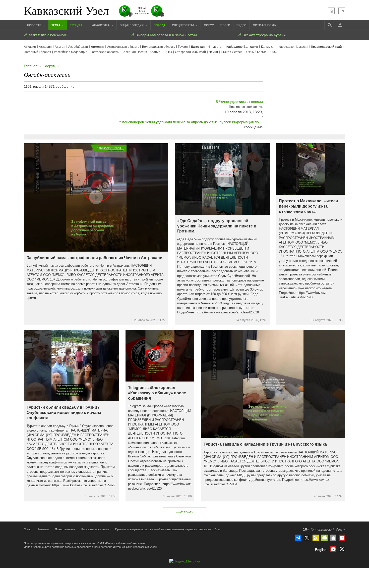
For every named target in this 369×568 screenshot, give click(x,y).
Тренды (76, 25)
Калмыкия (268, 47)
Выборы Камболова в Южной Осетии (166, 35)
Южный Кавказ (256, 52)
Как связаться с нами (95, 529)
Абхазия (30, 47)
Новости (34, 25)
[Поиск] (330, 25)
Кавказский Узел (66, 10)
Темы (56, 25)
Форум (209, 25)
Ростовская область (104, 52)
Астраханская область (123, 47)
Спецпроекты (183, 25)
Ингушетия (215, 47)
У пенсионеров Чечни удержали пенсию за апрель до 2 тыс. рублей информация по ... (191, 122)
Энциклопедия (132, 25)
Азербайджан (78, 47)
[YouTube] (342, 538)
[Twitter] (307, 538)
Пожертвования (65, 529)
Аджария (45, 47)
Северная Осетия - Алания (140, 52)
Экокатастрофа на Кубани (263, 35)
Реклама (43, 529)
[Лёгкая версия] (331, 11)
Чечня (213, 52)
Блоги (225, 25)
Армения (97, 47)
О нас (27, 529)
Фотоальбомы (265, 25)
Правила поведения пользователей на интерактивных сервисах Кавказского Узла (167, 529)
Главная (30, 66)
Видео (241, 25)
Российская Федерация (70, 52)
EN (342, 11)
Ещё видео (184, 511)
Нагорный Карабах (37, 52)
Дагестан (198, 47)
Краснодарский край (326, 47)
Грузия (183, 47)
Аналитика (101, 25)
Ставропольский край (190, 52)
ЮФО (273, 52)
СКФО (167, 52)
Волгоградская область (158, 47)
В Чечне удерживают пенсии (239, 102)
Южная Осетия (231, 52)
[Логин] (340, 25)
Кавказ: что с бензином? (47, 35)
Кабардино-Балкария (242, 47)
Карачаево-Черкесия (293, 47)
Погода (160, 25)
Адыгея (60, 47)
